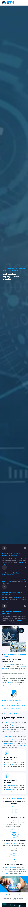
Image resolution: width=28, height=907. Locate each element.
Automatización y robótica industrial (12, 700)
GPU (8, 764)
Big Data (21, 671)
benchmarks (14, 733)
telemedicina (5, 684)
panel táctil (11, 740)
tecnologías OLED (21, 740)
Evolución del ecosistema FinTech (12, 708)
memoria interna (8, 736)
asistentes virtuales (6, 686)
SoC (25, 558)
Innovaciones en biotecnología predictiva (13, 703)
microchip (11, 725)
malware (23, 869)
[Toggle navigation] (25, 3)
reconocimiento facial (7, 743)
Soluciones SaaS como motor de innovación (11, 613)
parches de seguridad (10, 867)
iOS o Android (13, 822)
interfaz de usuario (20, 578)
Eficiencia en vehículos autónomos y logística (14, 705)
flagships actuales (9, 722)
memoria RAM (5, 729)
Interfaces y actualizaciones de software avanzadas (11, 574)
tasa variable (20, 791)
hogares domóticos (7, 671)
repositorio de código (10, 843)
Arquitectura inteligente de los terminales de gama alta (11, 555)
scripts (21, 847)
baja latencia (14, 602)
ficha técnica (16, 558)
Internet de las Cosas (13, 670)
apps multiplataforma (11, 821)
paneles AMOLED (11, 785)
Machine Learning (6, 682)
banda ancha (17, 597)
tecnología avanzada (9, 664)
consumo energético (9, 791)
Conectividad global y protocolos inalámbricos (12, 593)
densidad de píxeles (10, 789)
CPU (5, 764)
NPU (13, 764)
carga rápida (23, 745)
